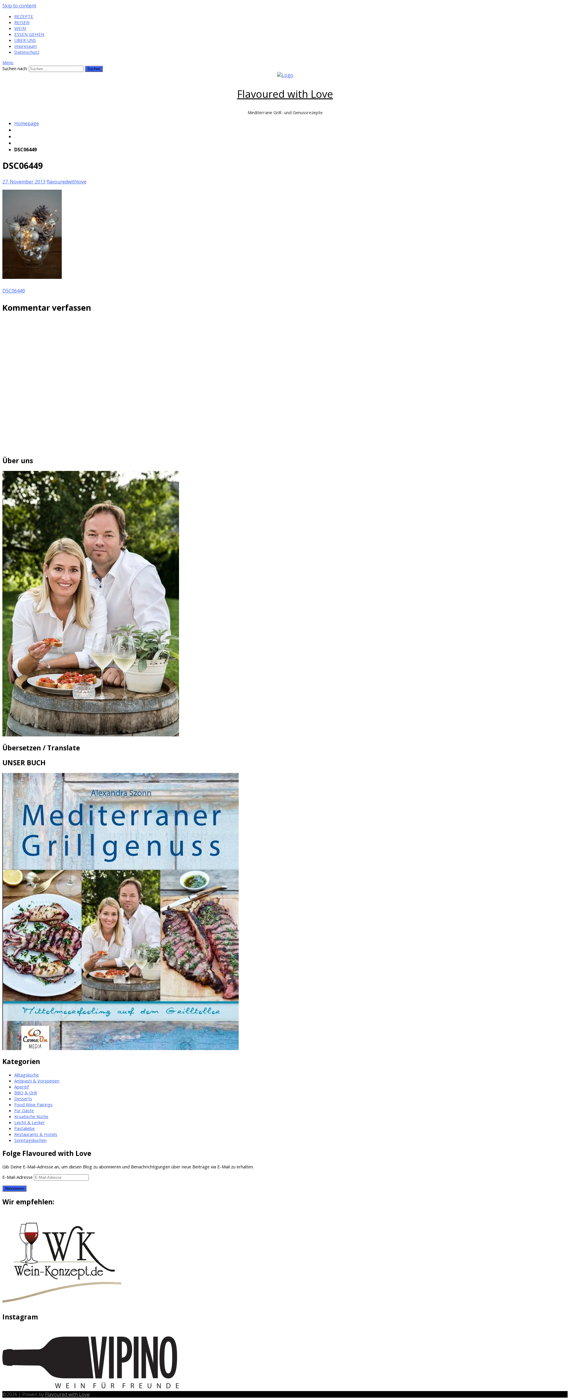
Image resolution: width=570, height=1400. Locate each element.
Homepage (26, 123)
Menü (7, 62)
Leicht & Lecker (29, 1122)
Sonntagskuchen (30, 1140)
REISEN (21, 22)
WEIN (20, 28)
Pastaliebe (24, 1128)
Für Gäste (24, 1110)
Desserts (23, 1099)
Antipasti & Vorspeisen (36, 1081)
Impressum (25, 46)
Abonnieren (14, 1188)
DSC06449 (13, 290)
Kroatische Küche (31, 1116)
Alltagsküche (26, 1075)
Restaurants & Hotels (35, 1134)
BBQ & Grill (25, 1093)
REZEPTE (23, 16)
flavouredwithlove (66, 181)
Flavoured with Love (285, 94)
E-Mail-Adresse (18, 1177)
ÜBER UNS (25, 40)
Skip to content (19, 5)
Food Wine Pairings (33, 1104)
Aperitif (21, 1087)
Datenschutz (26, 52)
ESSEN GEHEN (29, 34)
